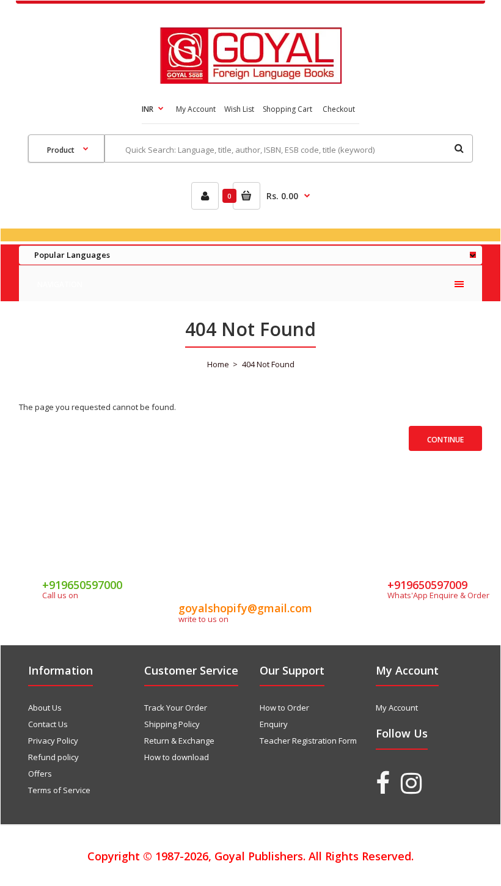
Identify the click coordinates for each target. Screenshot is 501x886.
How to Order (284, 707)
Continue (445, 439)
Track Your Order (175, 707)
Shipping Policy (172, 724)
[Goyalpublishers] (250, 80)
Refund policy (53, 757)
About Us (45, 707)
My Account (196, 109)
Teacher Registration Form (308, 740)
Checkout (339, 109)
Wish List (239, 109)
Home (218, 364)
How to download (176, 757)
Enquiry (274, 724)
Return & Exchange (179, 740)
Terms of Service (59, 790)
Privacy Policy (53, 740)
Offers (40, 773)
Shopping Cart (287, 109)
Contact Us (48, 724)
